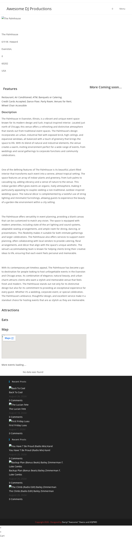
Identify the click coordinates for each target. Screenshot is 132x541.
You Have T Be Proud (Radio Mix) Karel (29, 450)
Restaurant (8, 97)
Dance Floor (33, 101)
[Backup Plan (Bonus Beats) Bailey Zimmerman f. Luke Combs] (36, 464)
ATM (35, 97)
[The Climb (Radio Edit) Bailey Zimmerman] (32, 486)
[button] (68, 18)
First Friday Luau (18, 425)
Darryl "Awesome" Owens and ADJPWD (79, 522)
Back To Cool (16, 392)
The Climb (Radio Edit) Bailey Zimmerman (31, 491)
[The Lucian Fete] (18, 404)
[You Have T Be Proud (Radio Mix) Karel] (31, 445)
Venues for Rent (62, 101)
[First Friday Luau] (19, 420)
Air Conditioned (23, 97)
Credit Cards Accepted (14, 101)
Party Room (47, 101)
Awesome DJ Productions (29, 8)
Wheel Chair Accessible (14, 105)
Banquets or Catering (50, 97)
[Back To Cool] (17, 387)
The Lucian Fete (17, 408)
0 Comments (16, 400)
